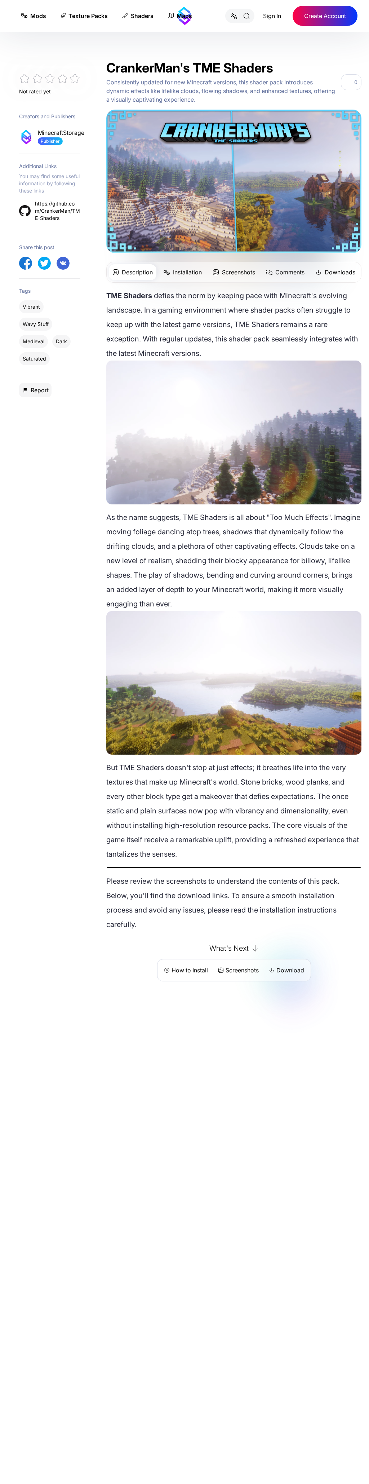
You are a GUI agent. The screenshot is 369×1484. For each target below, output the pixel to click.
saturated (34, 358)
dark (61, 341)
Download (290, 970)
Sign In (272, 15)
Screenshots (242, 970)
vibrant (31, 307)
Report (40, 390)
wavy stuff (36, 324)
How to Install (190, 970)
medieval (33, 341)
